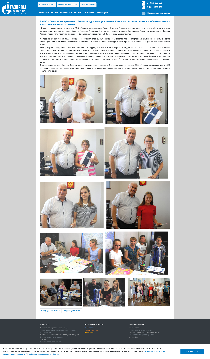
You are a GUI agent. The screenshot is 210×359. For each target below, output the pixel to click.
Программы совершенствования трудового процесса (59, 335)
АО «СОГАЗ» (133, 337)
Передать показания (67, 4)
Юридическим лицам (70, 12)
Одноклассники (91, 330)
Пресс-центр (103, 12)
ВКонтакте (90, 328)
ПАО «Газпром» (135, 328)
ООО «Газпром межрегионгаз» (140, 330)
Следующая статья (71, 311)
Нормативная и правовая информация (54, 328)
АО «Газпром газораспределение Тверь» (144, 332)
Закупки (43, 339)
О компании (88, 12)
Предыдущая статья (50, 311)
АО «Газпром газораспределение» (142, 335)
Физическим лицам (48, 12)
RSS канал (90, 332)
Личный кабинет (46, 4)
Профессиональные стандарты (51, 337)
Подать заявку (88, 4)
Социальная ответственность (51, 342)
